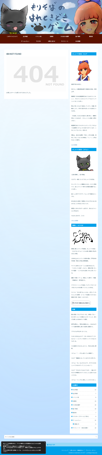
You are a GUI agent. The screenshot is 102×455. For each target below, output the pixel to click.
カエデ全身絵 (74, 144)
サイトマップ (65, 450)
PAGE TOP (51, 445)
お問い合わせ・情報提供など (77, 450)
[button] (96, 437)
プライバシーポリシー (91, 450)
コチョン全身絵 (74, 220)
